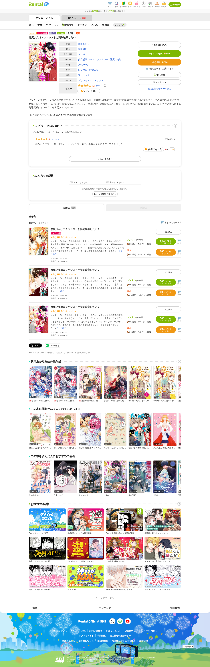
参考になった (155, 149)
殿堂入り (93, 69)
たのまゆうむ (34, 495)
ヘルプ (74, 630)
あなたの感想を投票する (104, 194)
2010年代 (83, 64)
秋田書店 (82, 48)
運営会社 (143, 640)
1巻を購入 (159, 62)
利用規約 (101, 635)
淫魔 (112, 59)
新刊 (34, 607)
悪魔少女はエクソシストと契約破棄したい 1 (75, 229)
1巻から (32, 222)
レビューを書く (90, 90)
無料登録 (176, 4)
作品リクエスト (113, 630)
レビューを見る (103, 158)
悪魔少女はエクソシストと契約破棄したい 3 (75, 306)
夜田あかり (84, 43)
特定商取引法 (68, 640)
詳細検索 (175, 607)
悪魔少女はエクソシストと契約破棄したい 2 (75, 269)
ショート (78, 18)
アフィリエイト (86, 635)
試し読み (168, 231)
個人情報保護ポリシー (120, 635)
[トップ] (36, 4)
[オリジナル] (68, 25)
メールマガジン (150, 630)
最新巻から (44, 222)
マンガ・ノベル (44, 18)
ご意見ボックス (132, 630)
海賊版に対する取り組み (124, 640)
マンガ (81, 54)
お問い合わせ (95, 630)
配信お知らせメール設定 (159, 88)
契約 (119, 59)
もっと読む (59, 290)
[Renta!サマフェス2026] (46, 4)
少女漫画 (82, 59)
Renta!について (59, 630)
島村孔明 (132, 495)
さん (55, 139)
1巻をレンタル (159, 53)
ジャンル (118, 24)
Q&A (83, 630)
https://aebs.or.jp (72, 662)
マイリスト (160, 82)
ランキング (105, 607)
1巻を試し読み (159, 44)
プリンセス (84, 75)
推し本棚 (161, 74)
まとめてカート (171, 222)
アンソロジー (84, 495)
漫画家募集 (102, 640)
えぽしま (157, 495)
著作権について (86, 640)
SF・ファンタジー (98, 59)
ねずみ (106, 495)
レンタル (82, 69)
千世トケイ (58, 495)
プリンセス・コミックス (90, 80)
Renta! (31, 352)
